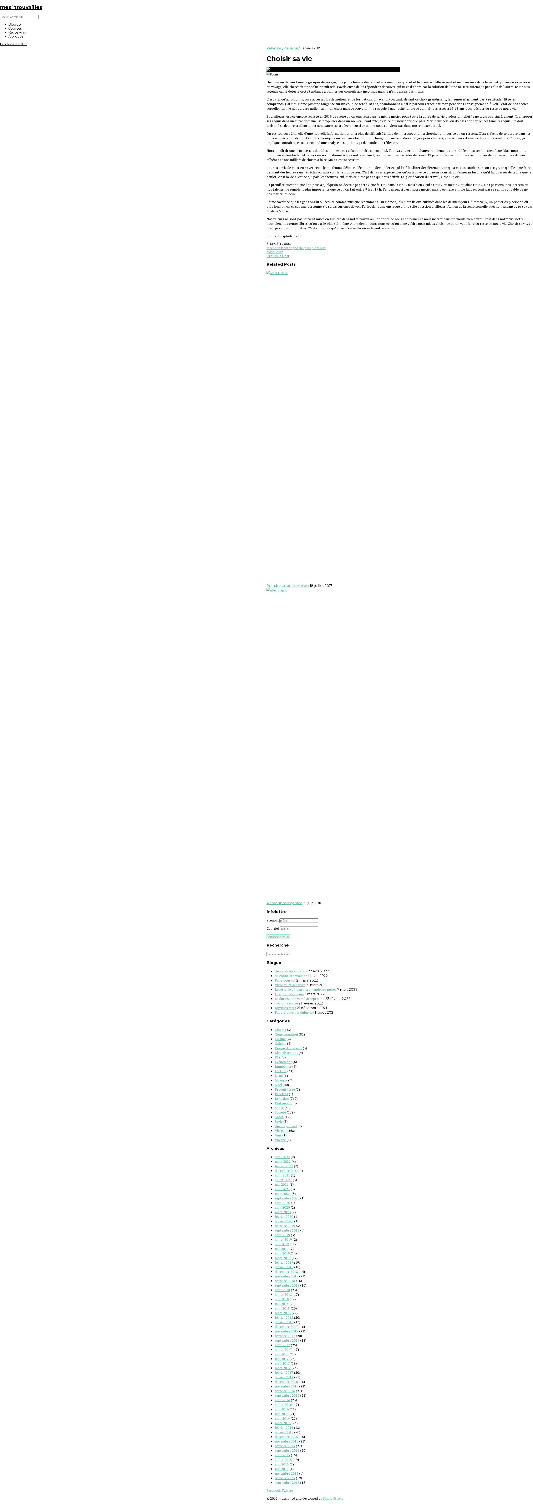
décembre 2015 (286, 1436)
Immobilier (283, 1066)
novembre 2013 (286, 1473)
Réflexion (274, 48)
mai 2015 (282, 1468)
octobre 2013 (285, 1478)
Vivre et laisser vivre (290, 985)
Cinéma (280, 1029)
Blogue (14, 24)
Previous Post (277, 256)
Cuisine (280, 1039)
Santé (279, 1107)
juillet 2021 (283, 1180)
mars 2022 (283, 1161)
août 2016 (282, 1400)
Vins (278, 1135)
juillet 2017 (283, 1349)
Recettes (281, 1094)
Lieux (279, 1075)
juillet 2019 (283, 1239)
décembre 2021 (286, 1170)
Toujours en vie (286, 1003)
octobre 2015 (285, 1446)
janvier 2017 (284, 1377)
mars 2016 (283, 1423)
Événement (283, 1062)
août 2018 (282, 1290)
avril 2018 (282, 1308)
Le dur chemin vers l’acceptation (299, 998)
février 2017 (284, 1372)
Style (279, 1121)
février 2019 (284, 1262)
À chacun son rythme (284, 903)
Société (280, 1112)
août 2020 (282, 1202)
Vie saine (291, 48)
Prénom (272, 920)
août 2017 (282, 1345)
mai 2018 (282, 1303)
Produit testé (285, 1089)
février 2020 (284, 1216)
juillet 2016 (283, 1404)
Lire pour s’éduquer (289, 994)
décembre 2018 (286, 1271)
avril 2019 (282, 1253)
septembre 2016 (287, 1395)
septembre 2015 (287, 1450)
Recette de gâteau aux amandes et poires (305, 989)
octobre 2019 (285, 1225)
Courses (15, 28)
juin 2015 (282, 1464)
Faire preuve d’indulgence (294, 1012)
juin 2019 (282, 1244)
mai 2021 (282, 1184)
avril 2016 (282, 1418)
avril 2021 (282, 1189)
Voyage (280, 1139)
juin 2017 (282, 1354)
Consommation (286, 1034)
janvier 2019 (284, 1267)
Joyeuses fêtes (285, 1008)
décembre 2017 (286, 1326)
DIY (278, 1057)
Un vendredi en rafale (291, 971)
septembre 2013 (287, 1482)
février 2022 (284, 1166)
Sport (279, 1117)
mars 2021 (283, 1193)
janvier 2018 (284, 1322)
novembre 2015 (286, 1441)
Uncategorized (286, 1126)
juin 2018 (282, 1299)
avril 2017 (282, 1363)
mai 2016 (282, 1413)
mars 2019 (283, 1257)
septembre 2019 (287, 1230)
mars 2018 (283, 1313)
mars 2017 (283, 1368)
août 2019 (282, 1235)
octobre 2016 (285, 1391)
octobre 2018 (285, 1280)
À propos (15, 36)
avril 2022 (282, 1157)
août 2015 (282, 1455)
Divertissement (286, 1052)
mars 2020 (283, 1212)
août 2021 (282, 1175)
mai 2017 (282, 1358)
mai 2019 (282, 1248)
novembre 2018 (286, 1276)
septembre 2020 (287, 1198)
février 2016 (284, 1427)
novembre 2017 (286, 1331)
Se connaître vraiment (292, 975)
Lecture (280, 1071)
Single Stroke (333, 1498)
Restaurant (283, 1103)
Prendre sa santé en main (287, 586)
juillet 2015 (283, 1459)
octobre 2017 (285, 1335)
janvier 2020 (284, 1221)
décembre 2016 (286, 1381)
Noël (278, 1084)
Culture (280, 1043)
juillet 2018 (283, 1294)
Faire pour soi (285, 980)
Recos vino (17, 32)
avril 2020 (282, 1207)
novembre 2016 (286, 1386)
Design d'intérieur (288, 1048)
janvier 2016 (284, 1432)
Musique (281, 1080)
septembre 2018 (287, 1285)
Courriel (272, 928)
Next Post (274, 252)
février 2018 (284, 1317)
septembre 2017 (287, 1340)
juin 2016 (282, 1409)
